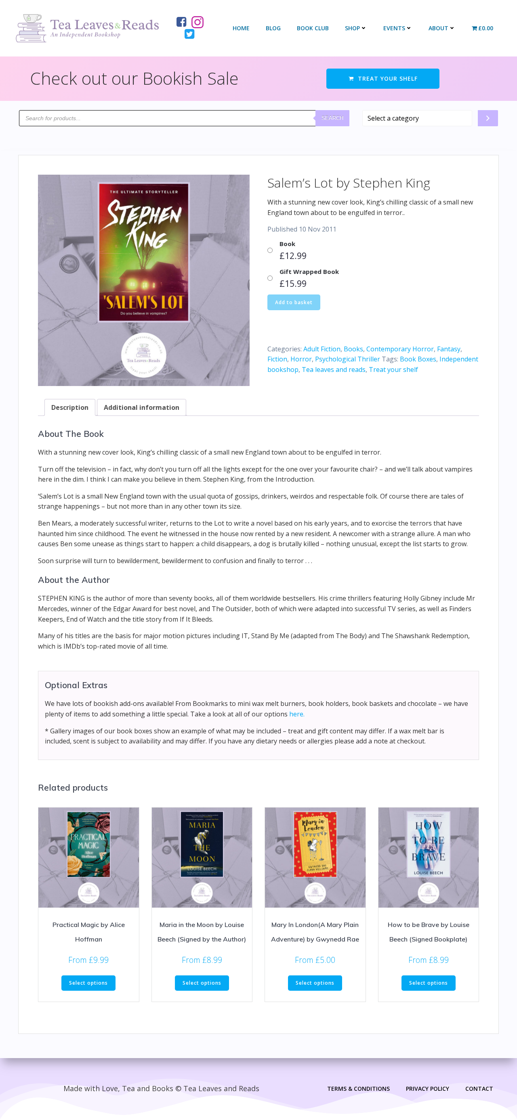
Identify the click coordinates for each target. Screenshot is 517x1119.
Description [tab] (69, 407)
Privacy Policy (427, 1088)
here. (297, 714)
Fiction (277, 359)
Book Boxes (418, 359)
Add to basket (294, 302)
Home (241, 28)
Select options (88, 982)
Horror (301, 359)
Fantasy (448, 348)
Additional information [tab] (141, 407)
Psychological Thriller (347, 359)
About (438, 28)
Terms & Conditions (358, 1088)
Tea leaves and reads (334, 369)
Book (287, 244)
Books (353, 348)
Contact (479, 1088)
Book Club (313, 28)
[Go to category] (488, 118)
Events (394, 28)
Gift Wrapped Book (309, 271)
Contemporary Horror (400, 348)
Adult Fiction (321, 348)
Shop (352, 28)
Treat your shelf (393, 369)
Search (332, 118)
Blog (273, 28)
